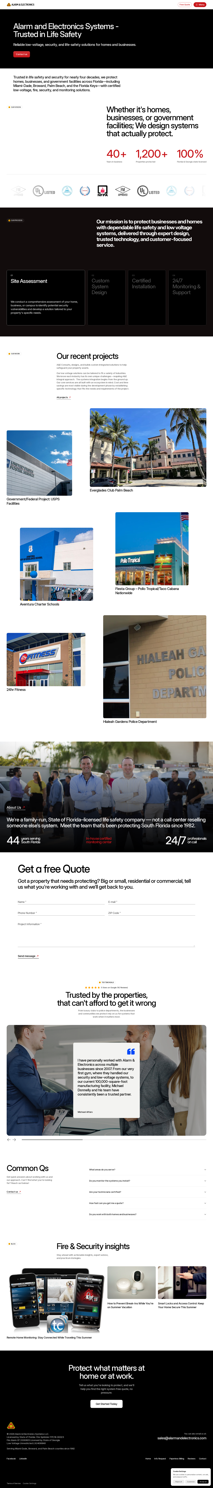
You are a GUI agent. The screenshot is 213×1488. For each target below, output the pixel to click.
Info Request (160, 1458)
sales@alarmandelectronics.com (181, 1438)
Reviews (191, 1458)
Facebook (11, 1458)
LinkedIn (23, 1458)
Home (148, 1458)
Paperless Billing (177, 1458)
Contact (202, 1458)
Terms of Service (14, 1483)
